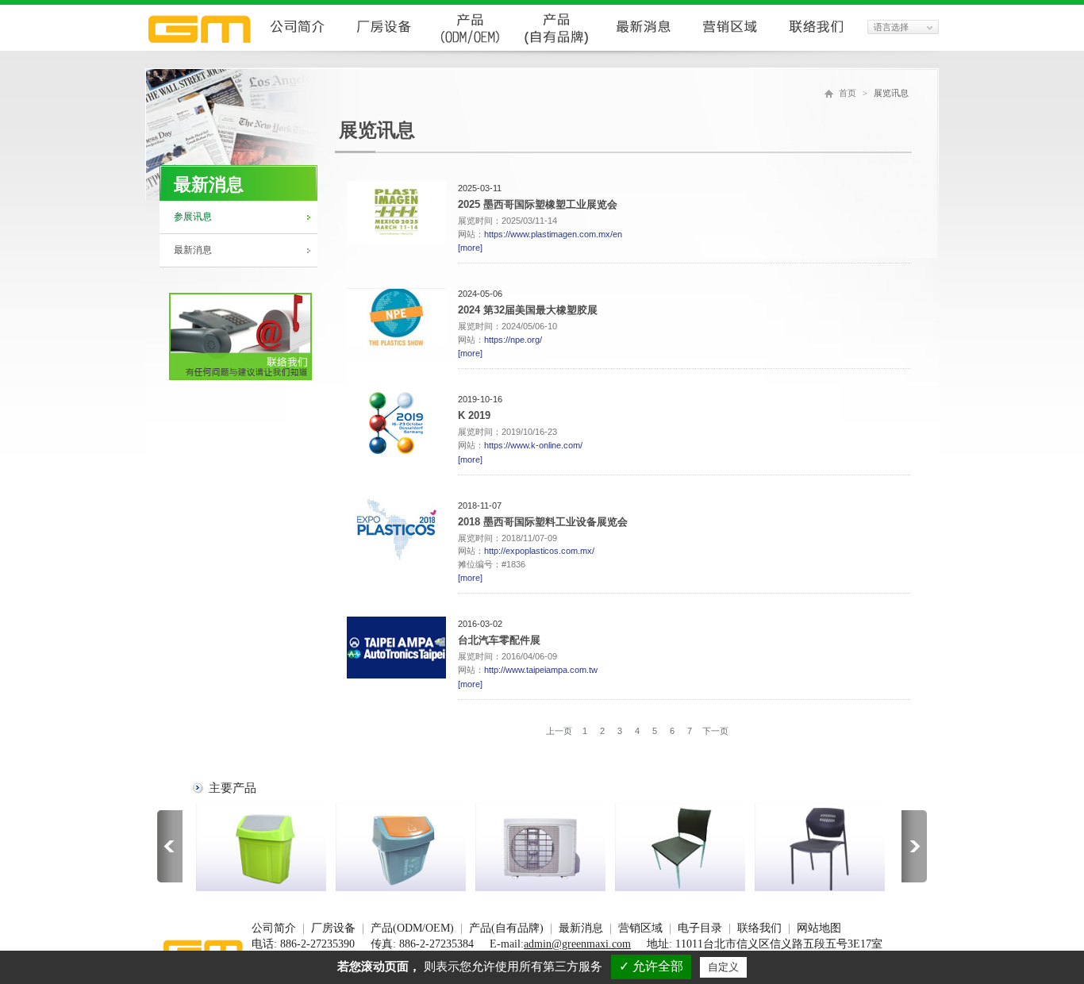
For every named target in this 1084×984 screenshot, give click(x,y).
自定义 (723, 967)
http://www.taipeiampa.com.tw (541, 670)
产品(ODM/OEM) (412, 928)
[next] (914, 848)
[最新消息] (643, 46)
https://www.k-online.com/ (533, 445)
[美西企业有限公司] (199, 46)
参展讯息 (193, 216)
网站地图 (819, 928)
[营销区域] (729, 46)
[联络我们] (816, 46)
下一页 (715, 731)
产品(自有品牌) (506, 928)
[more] (470, 247)
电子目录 (700, 928)
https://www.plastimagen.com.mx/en (553, 234)
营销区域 (640, 928)
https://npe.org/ (513, 339)
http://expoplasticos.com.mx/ (539, 550)
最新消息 (193, 250)
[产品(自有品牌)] (556, 46)
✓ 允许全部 (651, 966)
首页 (847, 93)
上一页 (559, 731)
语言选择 (891, 27)
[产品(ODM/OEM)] (470, 46)
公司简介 (274, 928)
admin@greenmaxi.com (577, 944)
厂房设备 (333, 928)
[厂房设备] (383, 46)
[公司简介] (297, 46)
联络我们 (759, 928)
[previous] (170, 848)
